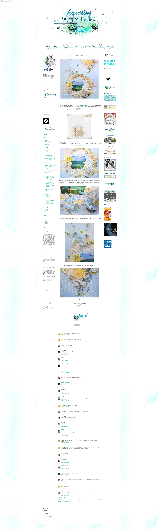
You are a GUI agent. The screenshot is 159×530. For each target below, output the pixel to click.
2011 (45, 215)
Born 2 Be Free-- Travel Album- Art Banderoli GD (50, 186)
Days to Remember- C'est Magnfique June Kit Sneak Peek (50, 183)
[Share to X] (76, 325)
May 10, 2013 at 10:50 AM (65, 354)
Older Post (99, 499)
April (46, 207)
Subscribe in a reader (107, 68)
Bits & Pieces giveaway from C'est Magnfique (49, 198)
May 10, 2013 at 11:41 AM (65, 360)
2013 (45, 140)
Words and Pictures (64, 382)
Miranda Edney (63, 453)
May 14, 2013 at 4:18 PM (65, 495)
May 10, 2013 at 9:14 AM (65, 340)
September (47, 145)
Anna (62, 344)
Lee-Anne (62, 416)
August (46, 147)
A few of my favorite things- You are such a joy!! (50, 171)
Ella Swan (62, 446)
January (46, 212)
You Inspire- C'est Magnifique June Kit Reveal (50, 166)
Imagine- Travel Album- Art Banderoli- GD (49, 192)
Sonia (62, 429)
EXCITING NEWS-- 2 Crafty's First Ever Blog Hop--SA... (49, 168)
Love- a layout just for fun (49, 172)
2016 (45, 135)
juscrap (62, 350)
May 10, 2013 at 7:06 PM (65, 393)
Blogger (84, 520)
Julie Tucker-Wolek (64, 410)
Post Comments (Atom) (66, 501)
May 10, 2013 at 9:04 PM (65, 406)
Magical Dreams (47, 181)
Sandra (62, 389)
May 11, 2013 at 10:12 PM (65, 456)
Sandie (62, 485)
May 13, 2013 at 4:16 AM (65, 481)
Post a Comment (62, 497)
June (46, 150)
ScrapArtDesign (63, 465)
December (47, 141)
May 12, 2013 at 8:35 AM (65, 468)
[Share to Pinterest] (79, 325)
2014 (45, 138)
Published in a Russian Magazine (49, 196)
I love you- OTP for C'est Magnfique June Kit (49, 164)
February (46, 210)
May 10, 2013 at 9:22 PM (65, 412)
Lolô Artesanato (63, 363)
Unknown (62, 331)
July (45, 148)
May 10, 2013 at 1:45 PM (65, 372)
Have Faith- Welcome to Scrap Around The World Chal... (50, 205)
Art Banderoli (95, 102)
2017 (45, 134)
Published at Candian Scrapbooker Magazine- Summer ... (49, 156)
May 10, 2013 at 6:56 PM (65, 386)
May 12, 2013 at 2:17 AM (65, 462)
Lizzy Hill (62, 396)
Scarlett (62, 491)
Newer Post (60, 499)
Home (80, 499)
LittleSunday (63, 459)
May (45, 151)
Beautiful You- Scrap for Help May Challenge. (49, 201)
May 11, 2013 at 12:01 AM (65, 419)
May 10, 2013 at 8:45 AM (65, 334)
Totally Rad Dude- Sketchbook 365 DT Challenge (50, 179)
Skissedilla (84, 105)
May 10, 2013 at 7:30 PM (65, 400)
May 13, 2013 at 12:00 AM (65, 474)
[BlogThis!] (75, 325)
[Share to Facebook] (78, 325)
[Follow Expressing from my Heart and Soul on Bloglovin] (46, 115)
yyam (62, 471)
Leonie (62, 357)
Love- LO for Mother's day (49, 188)
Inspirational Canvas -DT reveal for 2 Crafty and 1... (49, 177)
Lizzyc (62, 422)
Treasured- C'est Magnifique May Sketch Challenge (49, 203)
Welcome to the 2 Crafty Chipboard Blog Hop (49, 153)
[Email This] (74, 325)
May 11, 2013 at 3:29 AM (65, 435)
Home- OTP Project (48, 194)
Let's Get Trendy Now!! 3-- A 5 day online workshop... (50, 159)
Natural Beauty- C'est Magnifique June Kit (48, 161)
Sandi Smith (63, 376)
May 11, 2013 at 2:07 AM (65, 426)
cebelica (62, 438)
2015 (45, 137)
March (46, 209)
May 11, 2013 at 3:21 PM (65, 442)
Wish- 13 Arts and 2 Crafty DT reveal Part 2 (50, 174)
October (46, 144)
